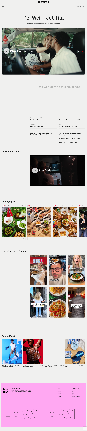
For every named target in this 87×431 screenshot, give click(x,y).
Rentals (74, 2)
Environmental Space (76, 389)
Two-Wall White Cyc (76, 382)
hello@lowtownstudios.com (39, 399)
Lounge (73, 386)
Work (3, 2)
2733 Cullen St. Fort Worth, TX (76, 399)
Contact (83, 2)
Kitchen (73, 384)
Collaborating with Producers (64, 390)
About (78, 2)
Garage (73, 387)
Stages (13, 2)
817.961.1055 (6, 399)
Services (8, 2)
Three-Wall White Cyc (76, 381)
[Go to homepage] (43, 2)
